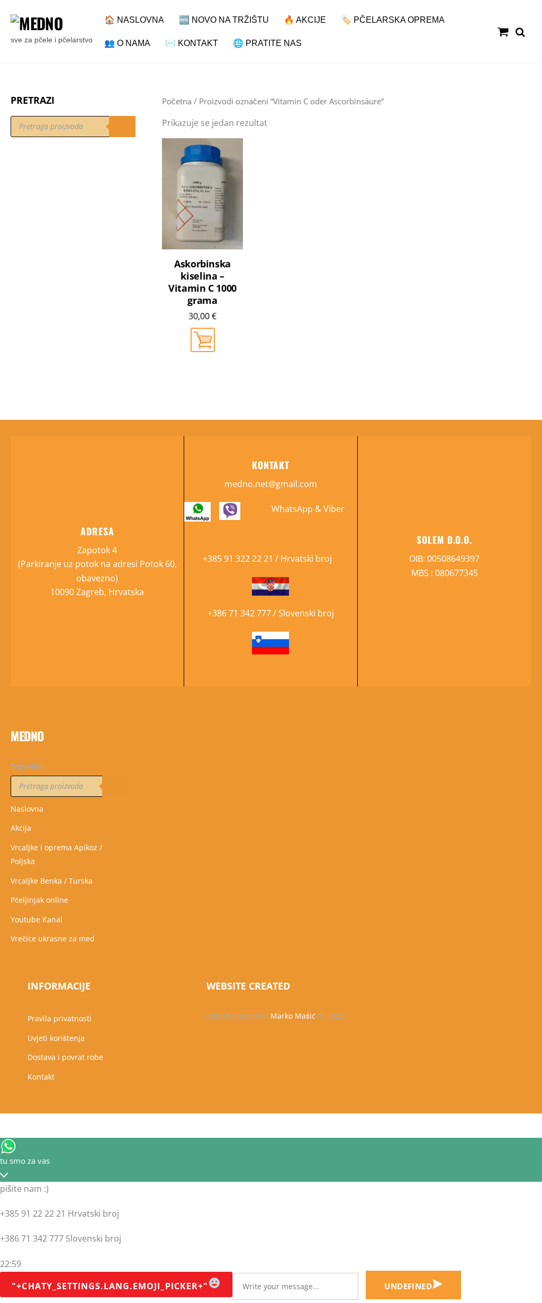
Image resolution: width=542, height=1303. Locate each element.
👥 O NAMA (127, 43)
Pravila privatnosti (60, 1018)
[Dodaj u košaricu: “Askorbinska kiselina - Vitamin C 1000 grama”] (203, 340)
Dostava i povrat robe (65, 1057)
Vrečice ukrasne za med (53, 938)
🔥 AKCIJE (305, 19)
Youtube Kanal (36, 919)
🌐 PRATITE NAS (267, 43)
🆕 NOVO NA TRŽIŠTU (224, 19)
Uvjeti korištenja (56, 1038)
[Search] (122, 126)
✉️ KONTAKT (191, 43)
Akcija (21, 828)
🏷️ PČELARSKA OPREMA (393, 19)
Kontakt (41, 1077)
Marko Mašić (292, 1016)
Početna (177, 101)
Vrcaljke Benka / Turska (52, 881)
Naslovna (27, 809)
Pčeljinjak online (39, 900)
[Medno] (36, 23)
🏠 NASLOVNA (134, 19)
